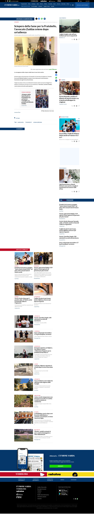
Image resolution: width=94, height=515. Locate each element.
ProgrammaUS (24, 3)
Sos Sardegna (34, 6)
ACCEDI (87, 1)
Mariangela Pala (62, 246)
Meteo (68, 3)
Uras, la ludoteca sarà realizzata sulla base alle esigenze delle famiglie (43, 382)
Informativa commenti (41, 496)
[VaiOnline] (52, 1)
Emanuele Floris (62, 218)
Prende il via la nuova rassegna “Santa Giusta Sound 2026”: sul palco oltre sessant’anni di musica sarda (69, 207)
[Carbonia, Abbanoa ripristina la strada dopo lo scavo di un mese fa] (23, 369)
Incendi (52, 6)
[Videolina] (34, 1)
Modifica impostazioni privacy (43, 494)
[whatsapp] (9, 1)
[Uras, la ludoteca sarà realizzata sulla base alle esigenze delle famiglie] (23, 384)
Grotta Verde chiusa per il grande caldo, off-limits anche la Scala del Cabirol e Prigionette (69, 222)
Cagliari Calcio (47, 6)
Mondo (41, 3)
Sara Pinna (61, 211)
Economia (50, 3)
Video (29, 3)
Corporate (39, 498)
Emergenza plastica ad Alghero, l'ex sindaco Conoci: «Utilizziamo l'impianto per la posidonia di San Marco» (43, 350)
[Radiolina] (43, 1)
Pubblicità (39, 490)
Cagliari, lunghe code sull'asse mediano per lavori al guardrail (68, 34)
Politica (45, 3)
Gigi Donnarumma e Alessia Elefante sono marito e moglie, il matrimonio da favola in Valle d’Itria (68, 187)
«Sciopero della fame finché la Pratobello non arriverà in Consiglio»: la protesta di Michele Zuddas (27, 99)
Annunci (58, 3)
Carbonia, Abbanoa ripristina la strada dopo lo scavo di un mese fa (43, 367)
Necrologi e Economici (41, 489)
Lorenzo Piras (17, 112)
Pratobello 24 (28, 122)
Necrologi (63, 3)
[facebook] (7, 1)
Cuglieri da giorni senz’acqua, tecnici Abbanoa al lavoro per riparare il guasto (67, 230)
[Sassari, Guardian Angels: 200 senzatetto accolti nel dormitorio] (23, 321)
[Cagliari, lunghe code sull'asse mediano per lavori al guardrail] (69, 26)
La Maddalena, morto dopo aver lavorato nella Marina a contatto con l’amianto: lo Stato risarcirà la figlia (43, 416)
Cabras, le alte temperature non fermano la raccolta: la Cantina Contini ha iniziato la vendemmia (43, 399)
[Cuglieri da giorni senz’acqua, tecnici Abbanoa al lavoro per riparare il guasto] (43, 289)
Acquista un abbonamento (36, 480)
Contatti (39, 492)
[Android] (68, 493)
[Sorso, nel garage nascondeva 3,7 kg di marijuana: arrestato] (23, 336)
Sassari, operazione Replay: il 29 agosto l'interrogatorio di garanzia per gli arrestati (69, 215)
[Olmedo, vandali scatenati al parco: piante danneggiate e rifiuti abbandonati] (23, 435)
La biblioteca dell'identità (50, 480)
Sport (54, 3)
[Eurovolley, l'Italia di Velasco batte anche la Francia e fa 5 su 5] (69, 125)
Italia (38, 3)
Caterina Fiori (61, 226)
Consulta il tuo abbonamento (21, 480)
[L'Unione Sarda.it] (12, 5)
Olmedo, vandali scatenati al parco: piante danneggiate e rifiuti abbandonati (42, 433)
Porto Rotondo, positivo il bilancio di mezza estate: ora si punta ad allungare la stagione (69, 99)
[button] (36, 19)
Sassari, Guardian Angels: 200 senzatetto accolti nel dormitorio (69, 237)
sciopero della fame (37, 122)
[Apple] (68, 490)
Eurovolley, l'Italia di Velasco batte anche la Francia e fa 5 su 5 (69, 135)
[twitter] (5, 1)
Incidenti (40, 6)
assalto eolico (21, 122)
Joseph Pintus (61, 233)
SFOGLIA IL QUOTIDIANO (82, 5)
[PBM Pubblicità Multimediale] (59, 1)
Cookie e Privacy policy (41, 487)
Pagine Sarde (73, 479)
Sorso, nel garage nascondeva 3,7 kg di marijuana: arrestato (69, 243)
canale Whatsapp (53, 69)
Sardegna (33, 3)
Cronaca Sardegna (24, 19)
